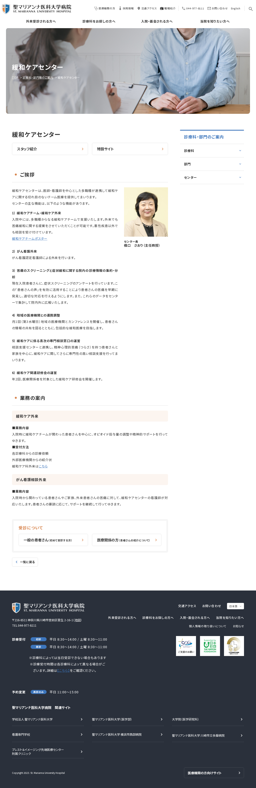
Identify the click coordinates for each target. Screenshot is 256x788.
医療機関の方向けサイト (205, 772)
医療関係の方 (124, 539)
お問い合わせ (220, 8)
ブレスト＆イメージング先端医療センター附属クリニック (38, 751)
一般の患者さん (48, 539)
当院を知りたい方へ (215, 21)
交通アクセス (149, 8)
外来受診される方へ (41, 21)
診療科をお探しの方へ (99, 21)
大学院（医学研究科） (185, 719)
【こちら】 (63, 670)
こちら (43, 466)
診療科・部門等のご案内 (38, 77)
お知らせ (238, 626)
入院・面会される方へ (157, 21)
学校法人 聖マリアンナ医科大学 (32, 719)
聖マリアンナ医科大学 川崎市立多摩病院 (198, 735)
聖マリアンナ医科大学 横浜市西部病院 (117, 734)
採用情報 (128, 8)
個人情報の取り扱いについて (208, 626)
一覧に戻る (27, 562)
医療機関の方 (107, 8)
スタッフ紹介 (27, 148)
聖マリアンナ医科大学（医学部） (112, 719)
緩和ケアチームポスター (29, 238)
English (235, 8)
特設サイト (105, 148)
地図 (78, 620)
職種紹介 (169, 8)
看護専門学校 (21, 734)
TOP (15, 77)
